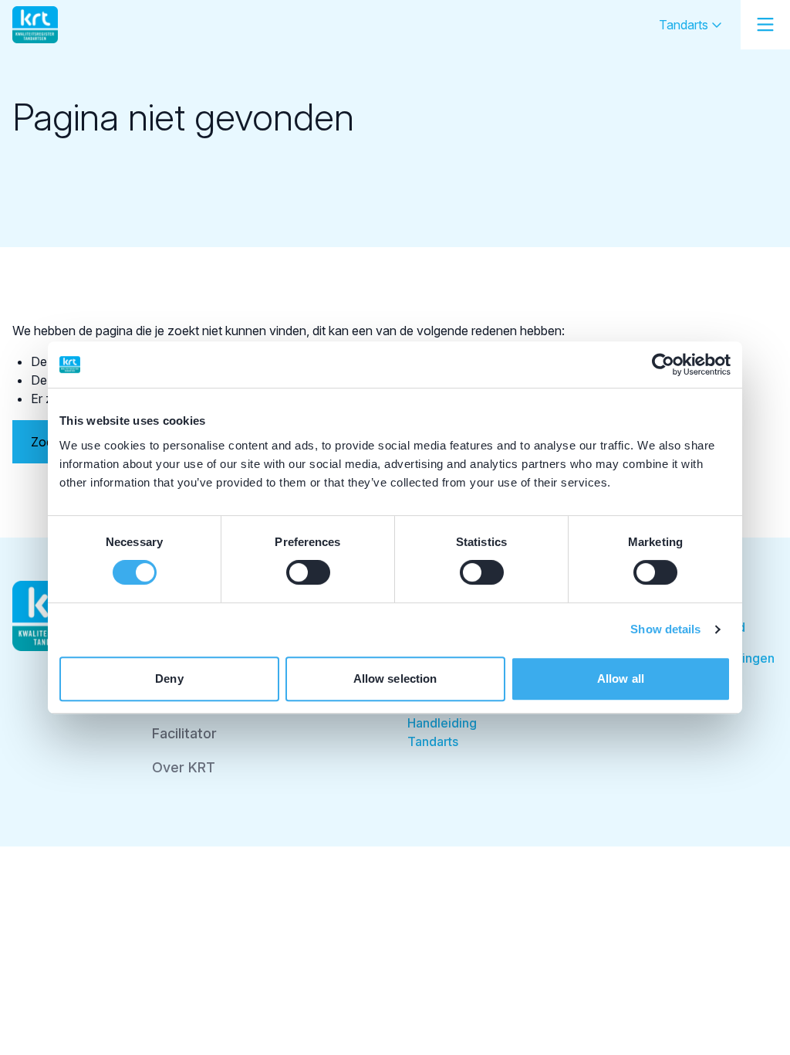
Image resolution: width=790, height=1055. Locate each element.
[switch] (308, 572)
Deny (169, 678)
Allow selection (395, 678)
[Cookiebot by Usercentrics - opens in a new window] (663, 364)
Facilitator (184, 733)
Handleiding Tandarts (442, 732)
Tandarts (685, 24)
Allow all (620, 678)
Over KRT (183, 767)
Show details (665, 629)
